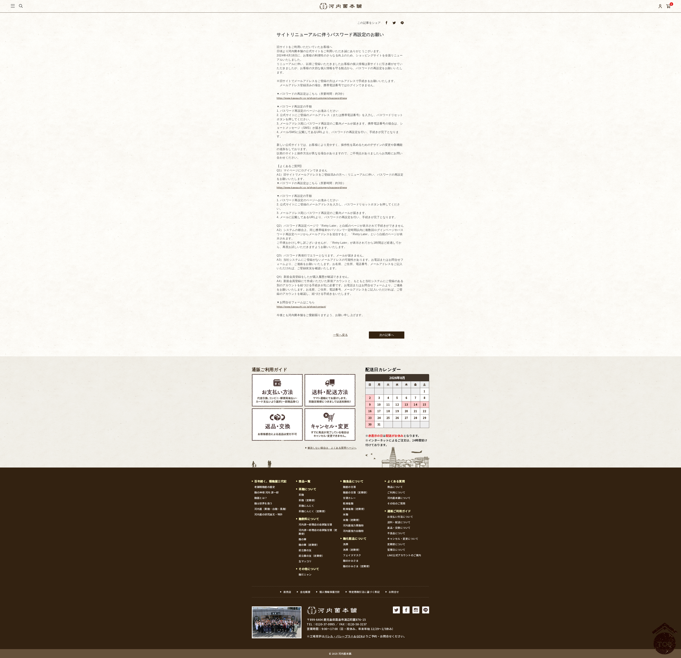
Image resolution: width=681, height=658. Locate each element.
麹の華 (302, 539)
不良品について (396, 533)
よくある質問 (396, 481)
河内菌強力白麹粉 (353, 531)
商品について (395, 487)
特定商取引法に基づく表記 (364, 592)
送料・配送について (399, 522)
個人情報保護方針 (329, 592)
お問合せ (394, 592)
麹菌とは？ (260, 498)
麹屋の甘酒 (349, 487)
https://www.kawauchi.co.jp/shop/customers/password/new (312, 98)
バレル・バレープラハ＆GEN (343, 636)
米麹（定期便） (352, 520)
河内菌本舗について (399, 498)
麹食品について (353, 481)
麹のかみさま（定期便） (357, 566)
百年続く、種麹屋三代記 (270, 481)
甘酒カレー (349, 498)
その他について (309, 569)
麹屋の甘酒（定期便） (356, 492)
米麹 (345, 514)
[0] (668, 6)
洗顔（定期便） (352, 549)
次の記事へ (386, 334)
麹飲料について (309, 519)
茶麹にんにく (306, 505)
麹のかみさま (350, 560)
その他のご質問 (396, 503)
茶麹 (301, 494)
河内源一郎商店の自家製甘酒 (315, 524)
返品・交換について (399, 527)
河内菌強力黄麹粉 (353, 525)
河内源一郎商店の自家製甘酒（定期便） (318, 531)
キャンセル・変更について (402, 538)
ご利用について (396, 492)
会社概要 (305, 592)
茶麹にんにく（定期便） (313, 511)
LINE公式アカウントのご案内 (404, 555)
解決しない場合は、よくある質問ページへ (332, 447)
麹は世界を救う (263, 503)
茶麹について (307, 489)
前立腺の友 (305, 550)
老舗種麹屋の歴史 (264, 487)
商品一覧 (304, 481)
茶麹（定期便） (308, 500)
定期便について (396, 544)
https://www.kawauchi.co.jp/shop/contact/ (301, 306)
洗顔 (345, 544)
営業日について (396, 549)
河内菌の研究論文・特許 (268, 514)
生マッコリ (305, 561)
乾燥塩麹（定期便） (354, 509)
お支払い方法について (400, 516)
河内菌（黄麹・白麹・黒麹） (271, 509)
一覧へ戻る (340, 334)
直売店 (287, 592)
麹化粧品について (354, 538)
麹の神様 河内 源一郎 (266, 492)
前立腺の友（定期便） (311, 555)
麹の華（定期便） (309, 544)
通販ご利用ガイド (269, 369)
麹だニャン (305, 574)
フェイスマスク (352, 555)
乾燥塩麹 (348, 503)
